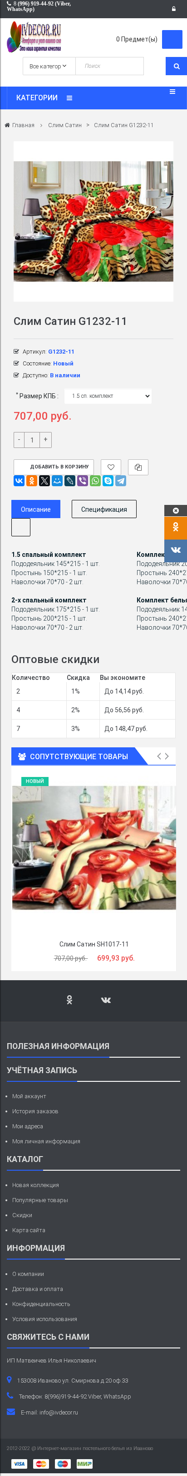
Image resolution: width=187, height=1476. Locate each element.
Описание (36, 509)
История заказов (35, 1111)
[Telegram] (120, 480)
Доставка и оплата (37, 1289)
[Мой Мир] (57, 480)
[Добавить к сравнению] (138, 467)
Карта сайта (28, 1230)
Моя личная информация (46, 1141)
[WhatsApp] (95, 480)
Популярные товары (40, 1200)
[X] (44, 480)
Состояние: (37, 363)
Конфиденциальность (41, 1304)
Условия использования (44, 1319)
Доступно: (36, 375)
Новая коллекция (35, 1185)
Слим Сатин (65, 125)
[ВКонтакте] (19, 480)
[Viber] (82, 480)
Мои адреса (27, 1126)
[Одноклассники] (31, 480)
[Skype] (108, 480)
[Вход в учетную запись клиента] (176, 9)
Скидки (22, 1215)
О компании (28, 1273)
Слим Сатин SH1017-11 (94, 944)
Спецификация (104, 509)
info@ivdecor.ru (58, 1412)
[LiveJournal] (69, 480)
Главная (23, 125)
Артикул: (35, 351)
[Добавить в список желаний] (111, 467)
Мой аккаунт (29, 1096)
